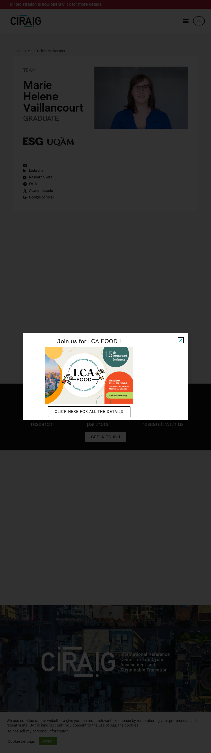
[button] (181, 340)
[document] (105, 376)
